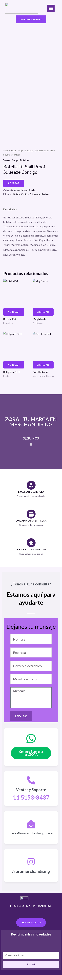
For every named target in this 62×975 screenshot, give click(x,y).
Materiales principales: (16, 249)
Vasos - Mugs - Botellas (21, 150)
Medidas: (35, 244)
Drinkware (35, 194)
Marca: (15, 244)
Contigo (25, 194)
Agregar (14, 183)
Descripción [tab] (10, 209)
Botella (16, 194)
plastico (45, 194)
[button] (51, 8)
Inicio (6, 150)
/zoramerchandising (31, 871)
